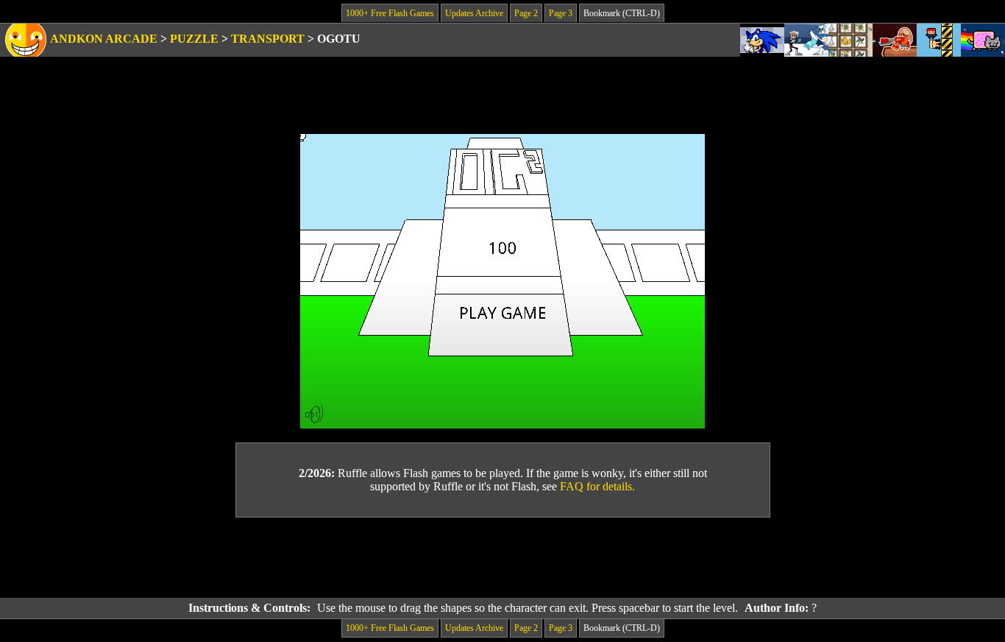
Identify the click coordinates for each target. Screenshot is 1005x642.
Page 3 (560, 13)
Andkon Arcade (103, 38)
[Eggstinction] (895, 40)
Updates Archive (474, 13)
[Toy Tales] (850, 40)
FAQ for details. (597, 486)
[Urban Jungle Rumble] (806, 40)
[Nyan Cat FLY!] (983, 40)
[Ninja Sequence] (939, 40)
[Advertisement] (502, 558)
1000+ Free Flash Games (390, 13)
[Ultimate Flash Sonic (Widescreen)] (762, 40)
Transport (268, 38)
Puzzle (194, 38)
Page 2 (526, 13)
